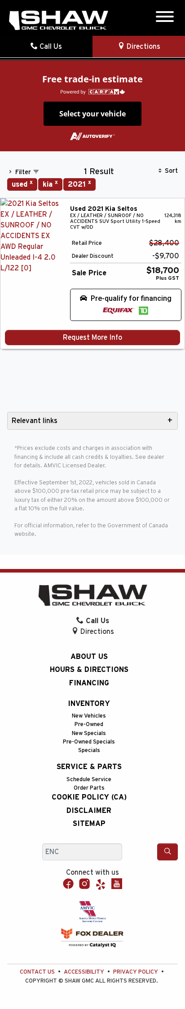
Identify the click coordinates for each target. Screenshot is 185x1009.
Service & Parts (89, 766)
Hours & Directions (89, 669)
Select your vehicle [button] (92, 114)
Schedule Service (88, 779)
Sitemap (89, 823)
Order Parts (89, 788)
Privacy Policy (135, 972)
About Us (89, 656)
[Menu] (165, 18)
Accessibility (84, 972)
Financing (89, 683)
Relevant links (34, 420)
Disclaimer (88, 810)
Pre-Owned (89, 724)
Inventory (89, 703)
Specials (89, 750)
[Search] (167, 851)
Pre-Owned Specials (89, 742)
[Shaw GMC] (58, 20)
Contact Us (37, 972)
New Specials (89, 733)
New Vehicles (89, 716)
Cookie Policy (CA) (89, 797)
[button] (125, 305)
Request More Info (92, 337)
